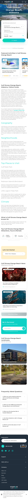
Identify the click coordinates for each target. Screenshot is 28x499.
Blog (2, 475)
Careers (3, 477)
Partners (3, 473)
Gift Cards (3, 480)
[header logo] (9, 2)
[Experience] (23, 31)
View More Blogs (13, 314)
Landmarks (4, 482)
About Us (3, 470)
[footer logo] (14, 487)
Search (15, 40)
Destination (3, 48)
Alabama (9, 48)
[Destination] (23, 27)
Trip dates (6, 34)
